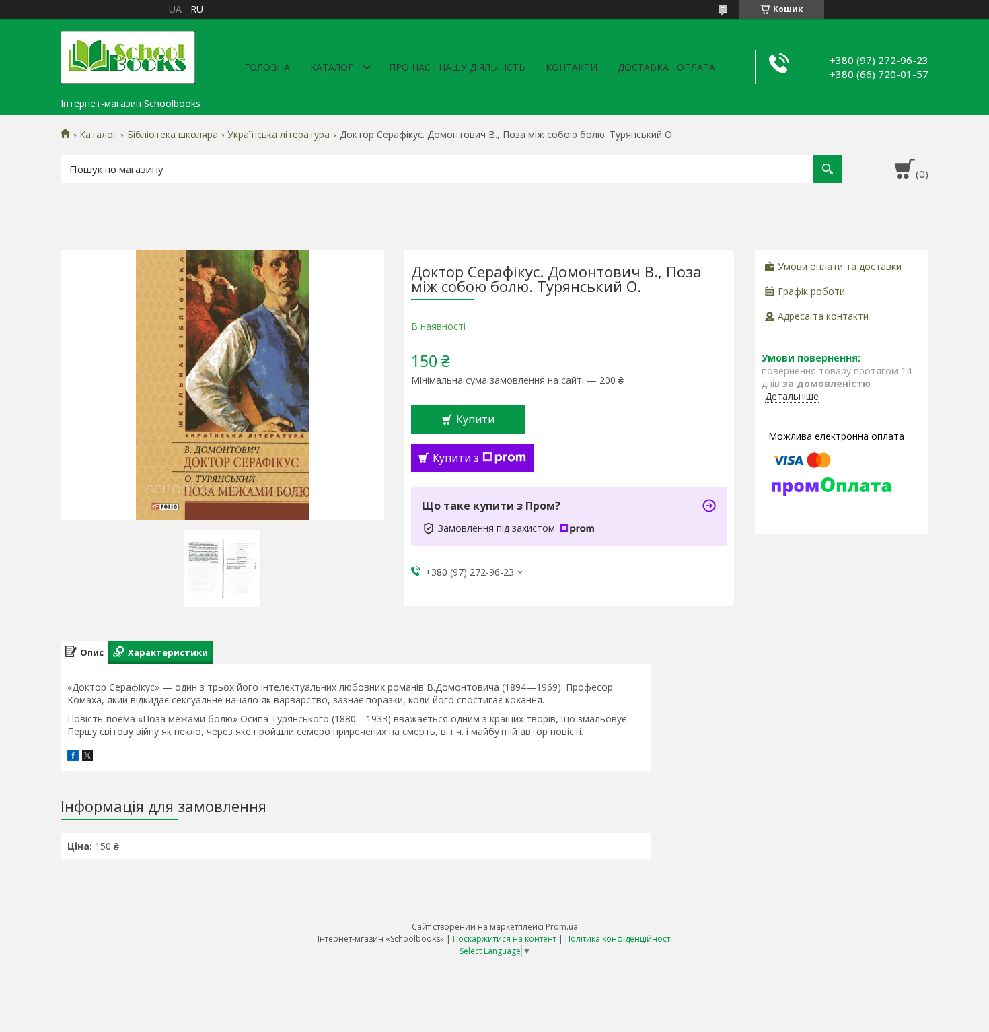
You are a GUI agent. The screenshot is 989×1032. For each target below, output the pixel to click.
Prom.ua (562, 926)
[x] (87, 757)
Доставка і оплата (666, 67)
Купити (475, 419)
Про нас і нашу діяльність (457, 67)
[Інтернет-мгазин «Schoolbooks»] (128, 55)
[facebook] (73, 757)
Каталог (331, 67)
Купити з (456, 457)
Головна (267, 67)
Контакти (571, 67)
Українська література (278, 135)
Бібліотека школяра (172, 135)
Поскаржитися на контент (504, 938)
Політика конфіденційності (618, 938)
